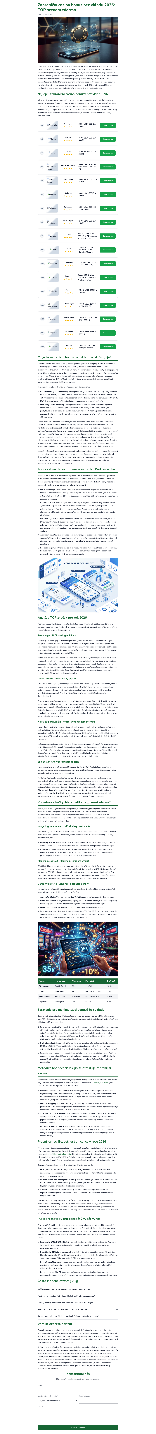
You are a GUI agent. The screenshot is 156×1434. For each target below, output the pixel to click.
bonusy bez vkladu (101, 1083)
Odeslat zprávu (78, 1427)
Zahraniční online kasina (62, 1154)
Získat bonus (108, 125)
